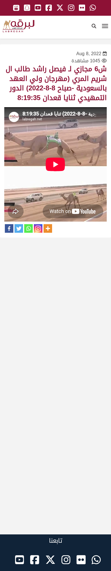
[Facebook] (9, 228)
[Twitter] (19, 228)
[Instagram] (38, 228)
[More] (48, 228)
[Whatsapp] (28, 228)
